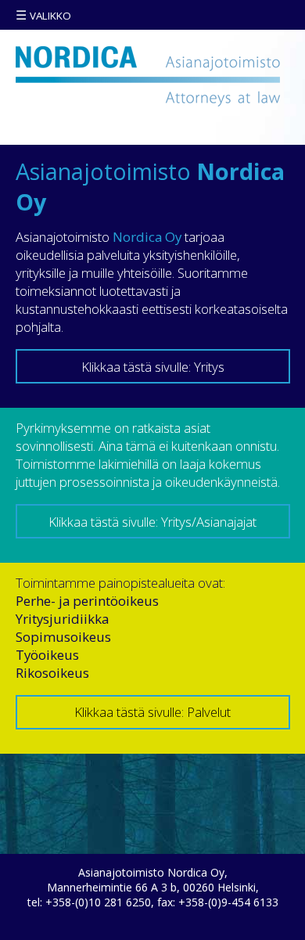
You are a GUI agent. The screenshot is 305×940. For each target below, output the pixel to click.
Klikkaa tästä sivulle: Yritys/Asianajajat (152, 522)
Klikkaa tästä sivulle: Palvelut (152, 712)
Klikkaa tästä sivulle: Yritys (152, 367)
